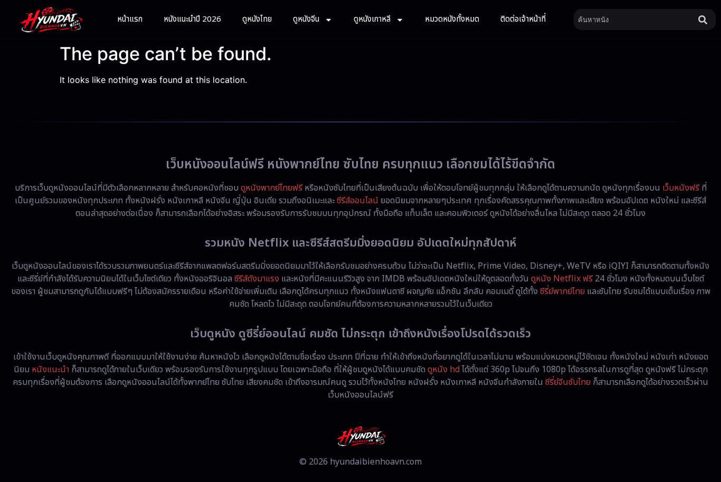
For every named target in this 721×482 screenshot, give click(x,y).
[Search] (705, 19)
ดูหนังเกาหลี (372, 19)
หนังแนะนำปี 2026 (192, 19)
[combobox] (634, 19)
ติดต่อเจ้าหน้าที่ (523, 19)
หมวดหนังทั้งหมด (452, 19)
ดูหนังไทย (257, 19)
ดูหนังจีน (306, 19)
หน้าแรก (130, 19)
